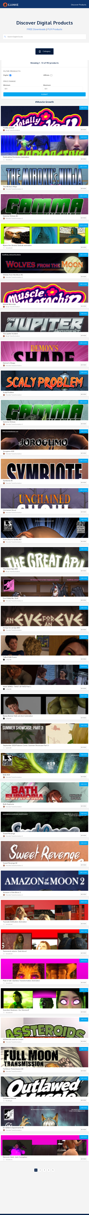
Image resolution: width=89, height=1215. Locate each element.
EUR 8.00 (84, 637)
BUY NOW (83, 129)
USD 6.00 (84, 1078)
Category (46, 51)
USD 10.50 (83, 255)
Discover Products (78, 4)
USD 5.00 (84, 725)
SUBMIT (44, 94)
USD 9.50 (84, 108)
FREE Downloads (36, 29)
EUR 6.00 (84, 137)
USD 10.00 (83, 166)
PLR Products (54, 29)
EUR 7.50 (84, 902)
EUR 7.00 (84, 931)
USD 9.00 (84, 372)
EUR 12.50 (83, 225)
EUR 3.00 (84, 696)
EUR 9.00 (84, 961)
